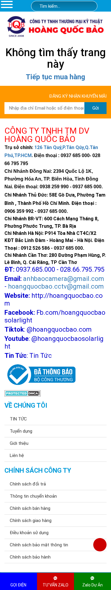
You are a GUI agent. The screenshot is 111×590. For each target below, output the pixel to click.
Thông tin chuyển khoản (33, 496)
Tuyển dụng (21, 431)
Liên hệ (17, 455)
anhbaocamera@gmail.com (63, 278)
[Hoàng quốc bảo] (55, 26)
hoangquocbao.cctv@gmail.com (56, 286)
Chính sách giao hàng (31, 520)
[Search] (89, 6)
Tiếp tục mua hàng (55, 77)
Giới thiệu (19, 443)
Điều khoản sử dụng (29, 532)
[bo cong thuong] (39, 375)
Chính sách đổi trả (28, 484)
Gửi (95, 108)
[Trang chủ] (105, 6)
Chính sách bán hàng (30, 508)
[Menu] (6, 4)
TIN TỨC (18, 419)
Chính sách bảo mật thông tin (39, 545)
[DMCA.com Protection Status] (22, 393)
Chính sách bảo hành (30, 557)
